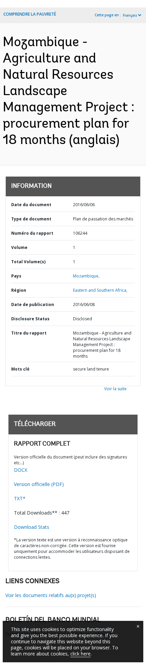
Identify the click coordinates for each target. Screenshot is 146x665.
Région (18, 290)
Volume (19, 247)
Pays (16, 276)
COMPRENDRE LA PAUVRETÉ (29, 14)
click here (80, 653)
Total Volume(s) (28, 262)
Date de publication (32, 304)
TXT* (19, 498)
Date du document (31, 205)
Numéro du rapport (32, 233)
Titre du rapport (29, 333)
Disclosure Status (30, 319)
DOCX (20, 470)
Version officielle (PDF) (39, 484)
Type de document (31, 219)
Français (130, 15)
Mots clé (20, 369)
